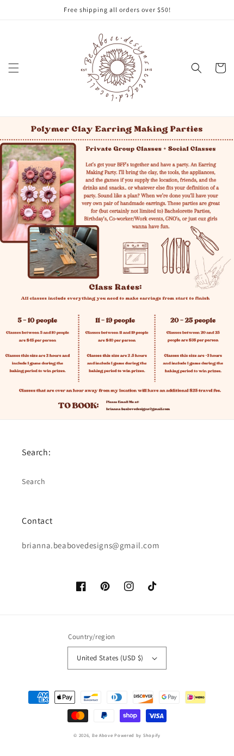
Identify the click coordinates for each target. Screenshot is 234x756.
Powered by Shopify (137, 735)
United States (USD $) (110, 657)
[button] (14, 68)
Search (34, 481)
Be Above (102, 735)
